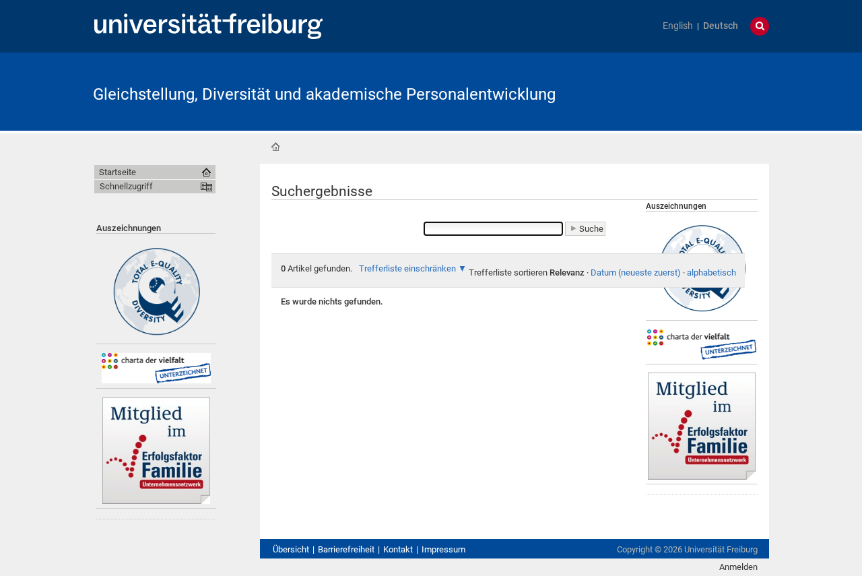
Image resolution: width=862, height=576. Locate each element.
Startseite (275, 147)
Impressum (443, 549)
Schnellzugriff (126, 186)
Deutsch (720, 26)
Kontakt (398, 549)
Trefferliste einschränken (407, 268)
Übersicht (291, 549)
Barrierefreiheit (346, 549)
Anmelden (738, 567)
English (678, 26)
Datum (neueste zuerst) (636, 272)
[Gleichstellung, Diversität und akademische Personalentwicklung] (703, 90)
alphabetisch (711, 272)
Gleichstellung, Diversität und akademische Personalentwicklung (324, 94)
